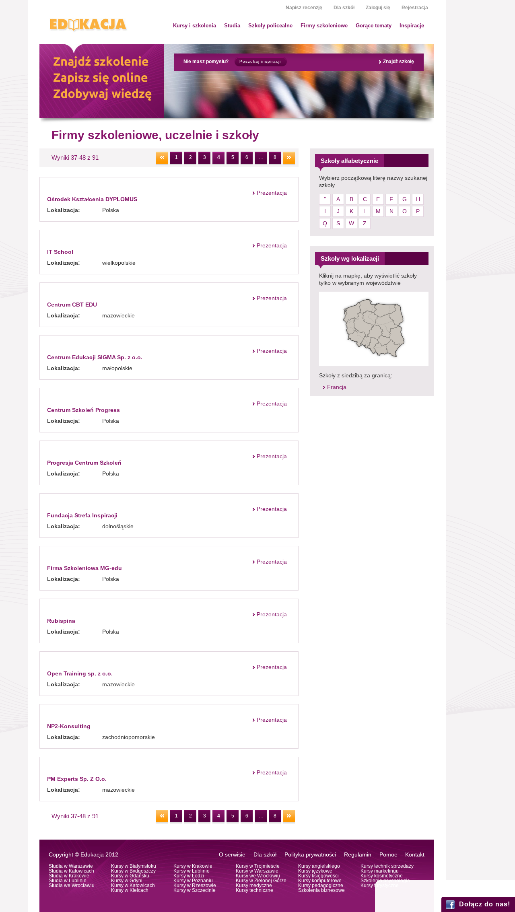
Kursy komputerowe (320, 880)
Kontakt (414, 855)
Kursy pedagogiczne (320, 885)
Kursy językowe (315, 871)
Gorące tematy (373, 26)
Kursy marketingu (379, 871)
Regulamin (357, 855)
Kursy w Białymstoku (133, 866)
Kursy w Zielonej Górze (261, 880)
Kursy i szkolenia (194, 26)
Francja (336, 387)
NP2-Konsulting (69, 726)
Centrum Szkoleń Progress (83, 410)
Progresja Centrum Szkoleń (84, 462)
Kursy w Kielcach (129, 890)
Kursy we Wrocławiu (258, 875)
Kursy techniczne (254, 890)
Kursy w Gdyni (126, 880)
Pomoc (388, 855)
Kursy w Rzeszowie (194, 885)
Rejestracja (415, 7)
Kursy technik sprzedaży (387, 866)
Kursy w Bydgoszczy (133, 871)
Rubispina (61, 621)
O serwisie (232, 855)
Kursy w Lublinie (191, 871)
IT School (60, 252)
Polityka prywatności (310, 855)
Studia (232, 26)
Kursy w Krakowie (192, 866)
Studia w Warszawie (71, 866)
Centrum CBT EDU (72, 304)
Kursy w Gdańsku (130, 875)
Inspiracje (412, 26)
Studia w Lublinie (68, 880)
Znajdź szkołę (398, 61)
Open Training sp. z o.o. (80, 673)
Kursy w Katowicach (133, 885)
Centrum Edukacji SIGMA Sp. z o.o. (94, 357)
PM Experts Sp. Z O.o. (77, 779)
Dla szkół (344, 7)
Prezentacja (272, 193)
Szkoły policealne (270, 26)
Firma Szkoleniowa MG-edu (84, 568)
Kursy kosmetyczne (381, 875)
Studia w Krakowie (69, 875)
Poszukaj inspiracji (260, 61)
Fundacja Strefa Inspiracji (82, 515)
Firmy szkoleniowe (324, 26)
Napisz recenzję (304, 7)
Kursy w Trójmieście (258, 866)
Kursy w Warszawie (257, 871)
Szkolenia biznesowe (321, 890)
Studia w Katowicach (71, 871)
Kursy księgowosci (318, 875)
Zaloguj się (378, 7)
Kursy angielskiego (319, 866)
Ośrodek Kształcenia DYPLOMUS (92, 199)
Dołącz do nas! (484, 904)
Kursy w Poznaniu (193, 880)
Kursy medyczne (254, 885)
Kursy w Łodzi (188, 875)
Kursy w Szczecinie (194, 890)
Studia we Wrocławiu (72, 885)
